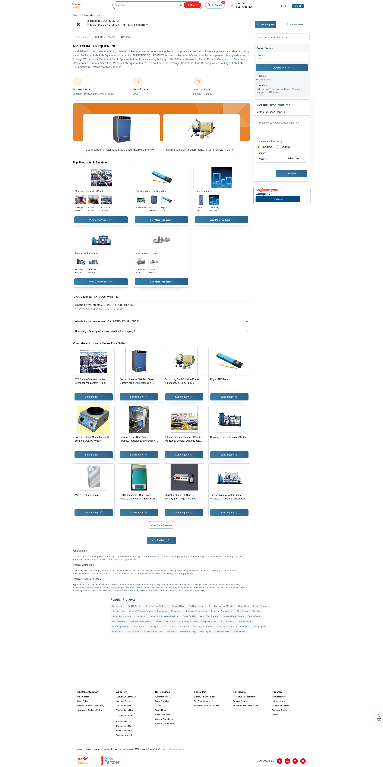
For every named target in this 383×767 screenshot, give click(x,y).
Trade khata (161, 710)
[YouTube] (303, 761)
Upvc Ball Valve (222, 631)
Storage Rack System (233, 616)
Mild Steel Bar (119, 621)
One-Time (267, 147)
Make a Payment (124, 730)
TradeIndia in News (125, 710)
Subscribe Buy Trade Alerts (207, 705)
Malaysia (117, 749)
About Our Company (126, 697)
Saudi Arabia (148, 749)
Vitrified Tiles (133, 631)
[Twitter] (295, 761)
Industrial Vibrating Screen (140, 611)
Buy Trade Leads (202, 701)
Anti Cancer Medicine (203, 626)
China (88, 749)
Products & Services (104, 37)
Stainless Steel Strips (165, 621)
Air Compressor (224, 626)
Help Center (83, 697)
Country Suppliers (280, 705)
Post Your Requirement (244, 697)
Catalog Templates (164, 719)
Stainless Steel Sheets (140, 621)
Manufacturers (279, 697)
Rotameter (162, 611)
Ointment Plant (245, 621)
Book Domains (162, 701)
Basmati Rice (178, 606)
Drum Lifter (243, 606)
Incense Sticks (243, 626)
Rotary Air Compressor (196, 611)
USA (158, 749)
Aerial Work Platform (209, 616)
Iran (164, 749)
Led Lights (154, 626)
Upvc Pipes (205, 631)
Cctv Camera (169, 626)
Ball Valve (184, 626)
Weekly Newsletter (125, 735)
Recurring (285, 147)
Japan (80, 749)
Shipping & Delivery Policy (89, 710)
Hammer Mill (141, 616)
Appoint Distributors (164, 723)
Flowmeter (176, 611)
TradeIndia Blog (123, 705)
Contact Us (121, 721)
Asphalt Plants (209, 621)
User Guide (82, 701)
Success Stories (123, 701)
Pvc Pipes (171, 631)
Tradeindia (77, 15)
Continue (291, 173)
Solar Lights (259, 626)
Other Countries (176, 749)
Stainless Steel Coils (153, 631)
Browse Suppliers (241, 701)
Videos (275, 714)
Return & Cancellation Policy (90, 705)
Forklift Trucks (134, 606)
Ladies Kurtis (138, 626)
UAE (137, 749)
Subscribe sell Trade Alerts (245, 705)
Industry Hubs (278, 701)
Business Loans (162, 714)
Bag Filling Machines (189, 621)
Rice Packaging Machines (249, 611)
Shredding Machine (121, 616)
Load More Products (161, 525)
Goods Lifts (117, 631)
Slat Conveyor (227, 621)
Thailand (106, 749)
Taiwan (96, 749)
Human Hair (118, 606)
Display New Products (204, 697)
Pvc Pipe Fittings (188, 631)
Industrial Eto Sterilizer (221, 611)
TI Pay (158, 705)
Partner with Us (123, 726)
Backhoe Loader (196, 606)
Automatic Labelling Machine (164, 616)
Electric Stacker (260, 606)
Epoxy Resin (254, 616)
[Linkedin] (287, 761)
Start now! (278, 199)
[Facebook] (279, 761)
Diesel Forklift (189, 616)
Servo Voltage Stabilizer (156, 606)
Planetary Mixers (120, 626)
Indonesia (128, 749)
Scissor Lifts (118, 611)
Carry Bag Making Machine (221, 606)
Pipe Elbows (239, 631)
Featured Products (280, 710)
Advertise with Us (163, 697)
